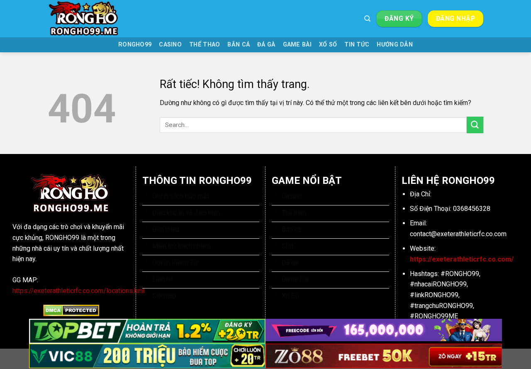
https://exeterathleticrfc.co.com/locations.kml (78, 291)
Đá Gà (266, 44)
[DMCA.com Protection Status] (71, 310)
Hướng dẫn (395, 44)
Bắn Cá (238, 44)
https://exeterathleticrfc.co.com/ (462, 259)
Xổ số (328, 44)
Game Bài (297, 44)
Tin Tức (356, 44)
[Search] (367, 19)
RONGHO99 (134, 44)
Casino (170, 44)
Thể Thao (204, 44)
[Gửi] (475, 125)
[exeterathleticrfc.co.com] (89, 18)
